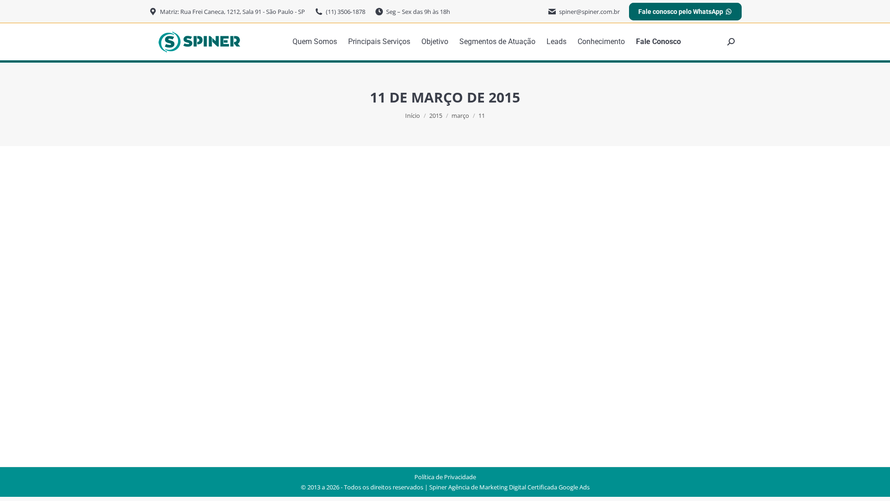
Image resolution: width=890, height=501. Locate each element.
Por (294, 379)
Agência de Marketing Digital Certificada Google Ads (519, 487)
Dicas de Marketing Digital (213, 379)
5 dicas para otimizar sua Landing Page (254, 362)
